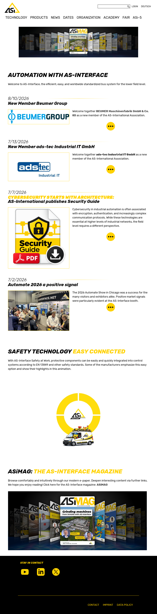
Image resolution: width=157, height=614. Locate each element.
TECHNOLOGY (16, 17)
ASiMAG (102, 484)
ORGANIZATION (88, 17)
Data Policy (125, 604)
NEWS (55, 17)
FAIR (126, 17)
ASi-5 (137, 17)
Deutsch (146, 6)
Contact (93, 604)
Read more (110, 126)
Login (135, 6)
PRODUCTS (39, 17)
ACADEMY (111, 17)
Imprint (108, 604)
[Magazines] (77, 549)
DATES (68, 17)
